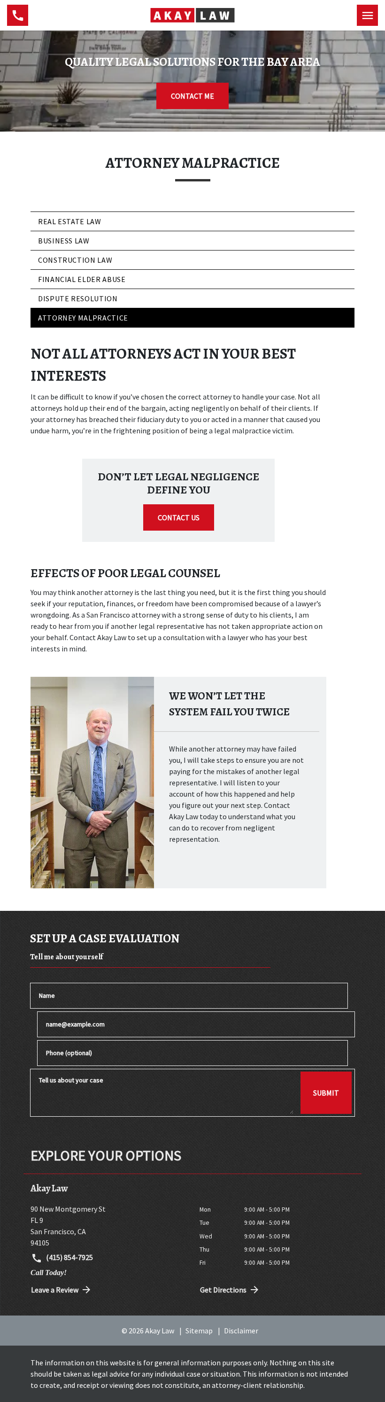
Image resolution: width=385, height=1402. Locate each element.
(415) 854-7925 (69, 1257)
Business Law (64, 240)
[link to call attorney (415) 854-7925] (17, 15)
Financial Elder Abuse (81, 279)
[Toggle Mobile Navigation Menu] (367, 15)
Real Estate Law (69, 221)
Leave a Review (54, 1289)
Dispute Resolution (78, 298)
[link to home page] (192, 14)
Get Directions (223, 1289)
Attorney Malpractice (83, 317)
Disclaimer (241, 1330)
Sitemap (199, 1330)
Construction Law (75, 260)
